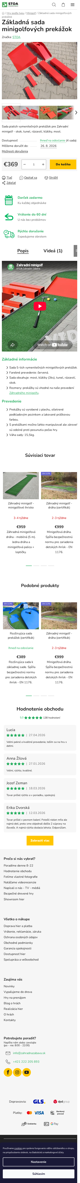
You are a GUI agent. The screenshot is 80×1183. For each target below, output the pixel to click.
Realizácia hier (13, 1009)
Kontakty (10, 1020)
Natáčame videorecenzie (20, 882)
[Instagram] (17, 1072)
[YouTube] (26, 1072)
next (76, 492)
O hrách (9, 1014)
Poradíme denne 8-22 (18, 866)
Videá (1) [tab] (53, 251)
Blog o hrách (12, 1003)
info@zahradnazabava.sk (29, 1053)
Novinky (9, 986)
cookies (18, 1148)
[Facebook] (8, 1072)
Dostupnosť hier (14, 954)
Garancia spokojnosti (17, 948)
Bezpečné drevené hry (18, 894)
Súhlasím (38, 1174)
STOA (16, 37)
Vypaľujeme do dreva (18, 992)
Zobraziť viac (40, 841)
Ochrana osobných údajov (21, 937)
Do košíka (63, 164)
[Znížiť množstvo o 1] (24, 164)
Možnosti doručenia (15, 151)
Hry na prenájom (15, 998)
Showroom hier (14, 899)
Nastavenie (38, 1162)
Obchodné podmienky (18, 943)
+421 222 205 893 (26, 1062)
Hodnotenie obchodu (40, 709)
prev (4, 492)
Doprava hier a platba (18, 926)
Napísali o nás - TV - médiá (22, 888)
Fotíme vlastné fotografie (21, 877)
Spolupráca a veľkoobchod (21, 960)
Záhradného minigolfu (24, 393)
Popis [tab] (23, 251)
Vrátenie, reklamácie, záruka (22, 932)
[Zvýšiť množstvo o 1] (43, 164)
